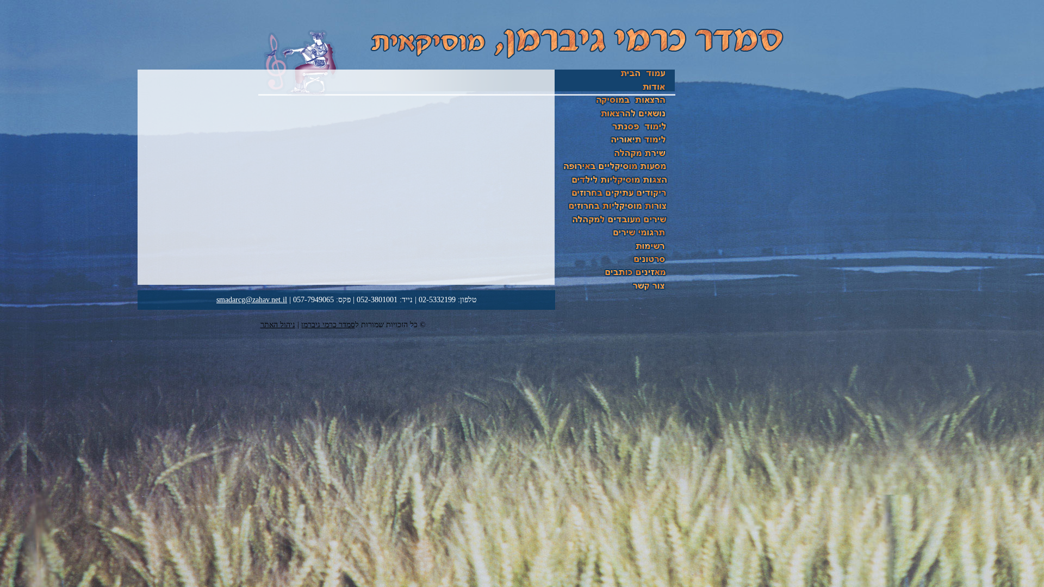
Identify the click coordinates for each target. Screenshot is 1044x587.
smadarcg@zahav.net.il (251, 300)
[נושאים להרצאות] (615, 118)
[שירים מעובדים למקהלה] (615, 225)
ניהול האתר (277, 325)
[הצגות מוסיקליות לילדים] (615, 184)
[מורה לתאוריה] (615, 145)
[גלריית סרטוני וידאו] (615, 264)
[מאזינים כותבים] (615, 278)
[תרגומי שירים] (615, 238)
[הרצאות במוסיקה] (615, 104)
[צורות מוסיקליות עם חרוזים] (615, 211)
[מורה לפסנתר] (615, 131)
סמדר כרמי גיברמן (328, 325)
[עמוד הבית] (615, 78)
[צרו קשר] (615, 291)
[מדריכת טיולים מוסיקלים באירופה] (615, 171)
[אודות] (615, 91)
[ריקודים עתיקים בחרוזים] (615, 198)
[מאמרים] (615, 251)
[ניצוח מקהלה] (615, 158)
